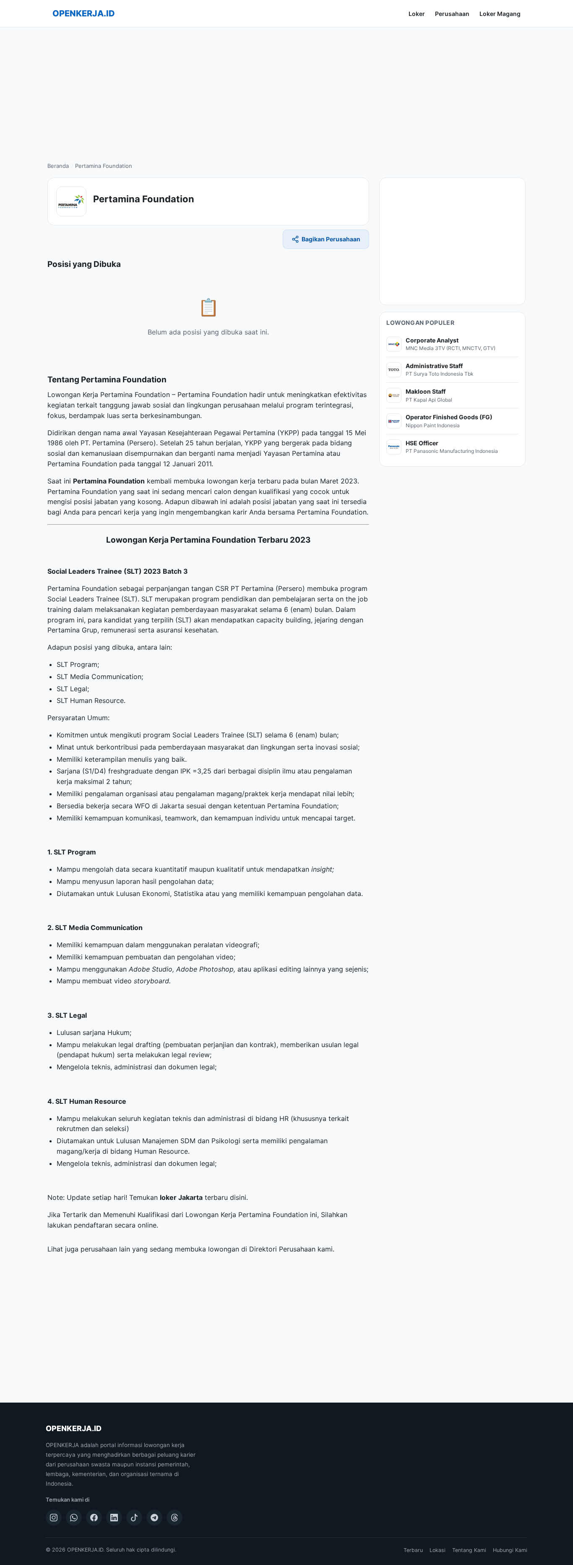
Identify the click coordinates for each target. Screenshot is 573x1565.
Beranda (58, 165)
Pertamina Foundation (109, 481)
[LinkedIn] (114, 1518)
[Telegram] (154, 1518)
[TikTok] (134, 1518)
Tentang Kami (469, 1550)
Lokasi (437, 1550)
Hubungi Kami (510, 1550)
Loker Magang (500, 13)
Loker (417, 13)
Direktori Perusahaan (282, 1249)
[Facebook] (94, 1518)
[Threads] (174, 1518)
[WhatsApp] (74, 1518)
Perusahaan (452, 13)
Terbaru (413, 1550)
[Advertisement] (286, 90)
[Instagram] (54, 1518)
